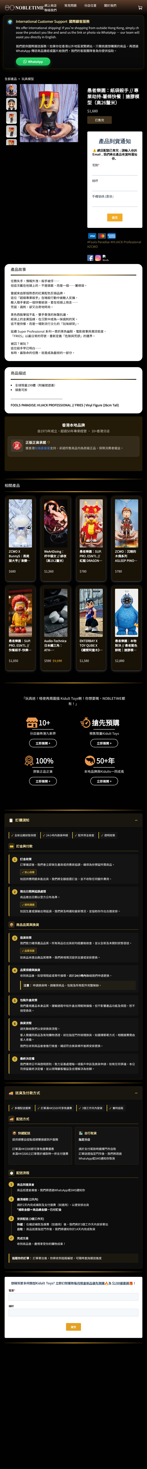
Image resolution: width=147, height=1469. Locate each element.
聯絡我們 (50, 10)
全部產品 (11, 78)
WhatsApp (35, 61)
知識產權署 (42, 448)
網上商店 (50, 5)
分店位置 (90, 5)
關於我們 (110, 5)
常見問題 (70, 5)
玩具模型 (28, 78)
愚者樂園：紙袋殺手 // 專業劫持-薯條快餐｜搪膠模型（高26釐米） (113, 96)
